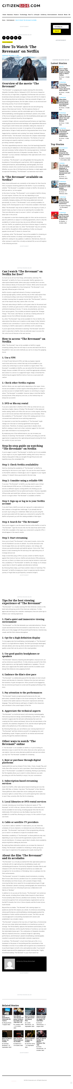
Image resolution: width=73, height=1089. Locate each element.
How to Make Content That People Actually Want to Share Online (64, 72)
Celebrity (43, 14)
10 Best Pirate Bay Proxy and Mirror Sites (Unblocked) (64, 217)
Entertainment (52, 14)
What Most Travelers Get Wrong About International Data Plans (64, 102)
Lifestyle (37, 14)
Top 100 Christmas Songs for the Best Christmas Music (64, 153)
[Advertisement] (28, 31)
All (69, 14)
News (66, 14)
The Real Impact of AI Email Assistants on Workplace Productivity (64, 133)
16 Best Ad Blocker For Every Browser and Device (64, 201)
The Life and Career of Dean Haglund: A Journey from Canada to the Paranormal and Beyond (64, 169)
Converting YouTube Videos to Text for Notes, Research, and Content (64, 87)
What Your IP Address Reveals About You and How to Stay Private (64, 118)
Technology (23, 14)
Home (4, 14)
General (60, 14)
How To (30, 14)
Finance (16, 14)
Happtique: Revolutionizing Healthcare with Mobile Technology (64, 187)
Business (10, 14)
